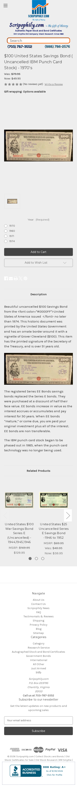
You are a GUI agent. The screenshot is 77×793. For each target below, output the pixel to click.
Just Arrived (38, 668)
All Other (38, 664)
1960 (12, 231)
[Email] (11, 278)
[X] (21, 278)
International (38, 660)
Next (68, 515)
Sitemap (38, 633)
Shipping (38, 620)
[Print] (16, 278)
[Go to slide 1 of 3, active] (30, 558)
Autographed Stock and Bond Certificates (38, 651)
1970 (12, 225)
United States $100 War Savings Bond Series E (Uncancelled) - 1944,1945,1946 (19, 533)
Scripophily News (38, 608)
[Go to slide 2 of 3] (36, 558)
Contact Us (38, 604)
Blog (38, 629)
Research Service (39, 647)
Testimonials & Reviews (38, 616)
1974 (12, 241)
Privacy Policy (38, 624)
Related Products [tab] (38, 470)
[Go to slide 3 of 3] (42, 558)
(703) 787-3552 (19, 46)
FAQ (38, 612)
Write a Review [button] (54, 84)
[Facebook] (6, 278)
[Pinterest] (25, 278)
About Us (38, 600)
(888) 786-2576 (57, 46)
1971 (11, 236)
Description (38, 294)
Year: (38, 219)
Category (38, 643)
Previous (5, 515)
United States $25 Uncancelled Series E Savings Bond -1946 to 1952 (54, 530)
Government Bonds (38, 656)
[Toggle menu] (5, 5)
